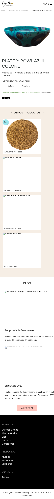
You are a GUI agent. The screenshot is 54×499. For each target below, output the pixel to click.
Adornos (24, 10)
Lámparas (7, 464)
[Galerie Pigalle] (7, 3)
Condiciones (8, 444)
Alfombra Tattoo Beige (13, 152)
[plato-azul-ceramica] (27, 37)
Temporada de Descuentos (19, 330)
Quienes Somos (10, 430)
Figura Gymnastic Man (12, 228)
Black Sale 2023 (13, 385)
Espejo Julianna (10, 266)
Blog (4, 437)
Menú (46, 4)
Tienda (5, 477)
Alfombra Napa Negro (12, 190)
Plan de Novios (9, 433)
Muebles (6, 457)
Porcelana (25, 86)
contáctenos (46, 93)
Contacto (6, 440)
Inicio (3, 10)
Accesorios (13, 10)
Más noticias (27, 408)
